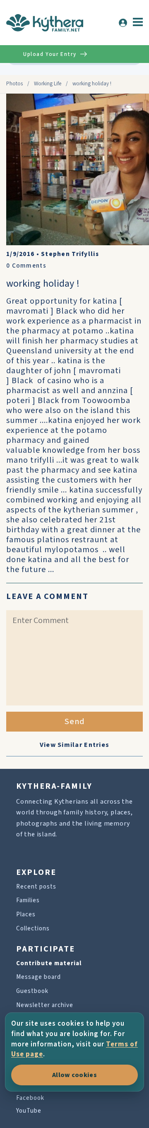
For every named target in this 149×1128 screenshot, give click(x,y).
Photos (14, 83)
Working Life (47, 83)
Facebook (30, 1098)
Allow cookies (74, 1075)
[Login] (123, 23)
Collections (33, 928)
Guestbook (32, 991)
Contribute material (49, 963)
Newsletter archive (44, 1005)
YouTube (28, 1110)
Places (26, 914)
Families (28, 900)
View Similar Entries (75, 744)
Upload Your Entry (49, 54)
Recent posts (36, 886)
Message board (38, 977)
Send (75, 721)
